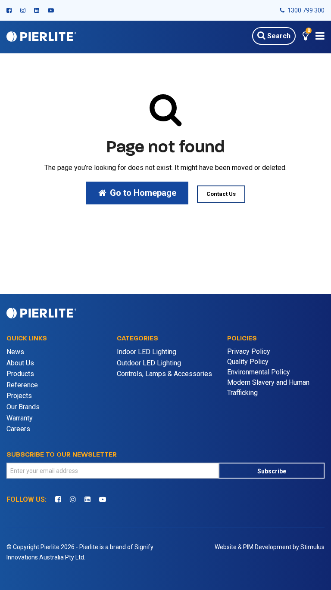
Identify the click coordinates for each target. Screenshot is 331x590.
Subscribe (271, 471)
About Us (20, 363)
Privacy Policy (248, 351)
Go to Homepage (143, 193)
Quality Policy (248, 362)
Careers (18, 429)
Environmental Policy (258, 372)
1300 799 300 (305, 10)
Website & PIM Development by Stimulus (270, 547)
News (15, 352)
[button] (306, 37)
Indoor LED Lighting (146, 352)
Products (20, 374)
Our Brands (23, 407)
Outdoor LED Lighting (149, 363)
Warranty (19, 418)
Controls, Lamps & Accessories (164, 374)
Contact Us (221, 194)
